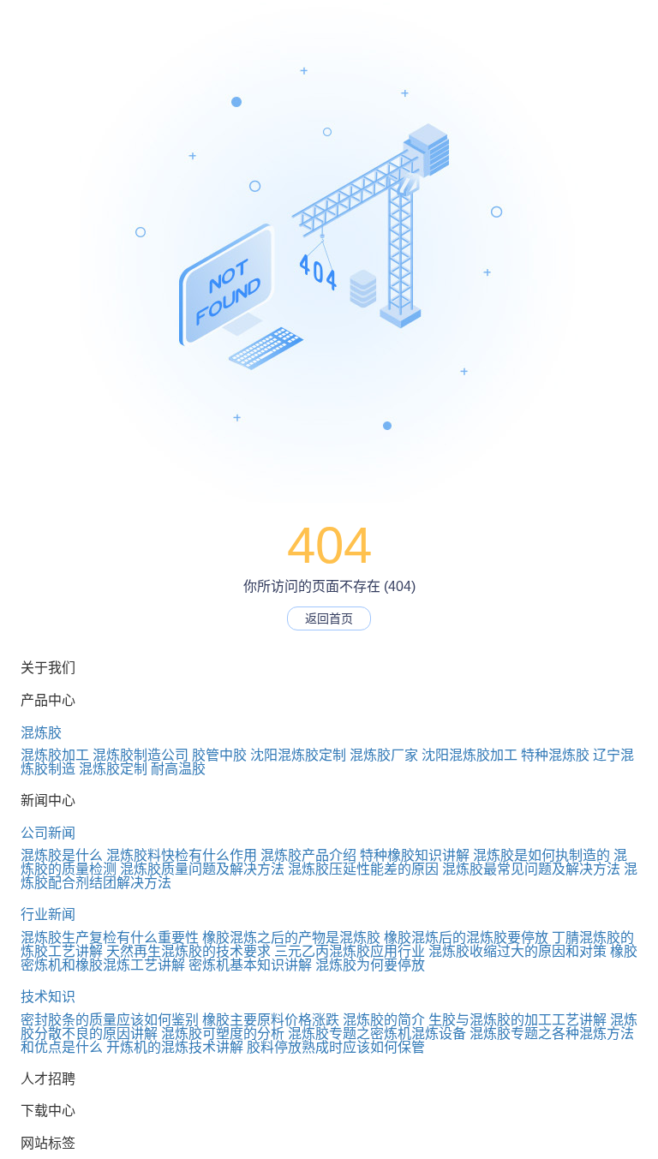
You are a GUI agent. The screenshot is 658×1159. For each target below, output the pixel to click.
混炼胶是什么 (62, 855)
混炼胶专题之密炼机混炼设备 (377, 1033)
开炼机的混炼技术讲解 (174, 1047)
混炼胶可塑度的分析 (222, 1033)
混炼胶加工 (55, 755)
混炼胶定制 (113, 769)
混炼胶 (41, 733)
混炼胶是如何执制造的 (541, 855)
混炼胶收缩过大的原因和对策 (517, 951)
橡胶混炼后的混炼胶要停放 (466, 937)
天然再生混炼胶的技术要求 (188, 951)
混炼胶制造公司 (140, 755)
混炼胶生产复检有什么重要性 (110, 937)
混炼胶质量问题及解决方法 (202, 869)
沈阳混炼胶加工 (469, 755)
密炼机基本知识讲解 (250, 965)
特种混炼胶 (555, 755)
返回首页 (329, 618)
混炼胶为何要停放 (370, 965)
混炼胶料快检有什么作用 (181, 855)
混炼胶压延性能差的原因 (363, 869)
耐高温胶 (178, 769)
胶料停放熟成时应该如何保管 (336, 1047)
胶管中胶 (219, 755)
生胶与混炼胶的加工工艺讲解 (517, 1020)
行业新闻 (48, 914)
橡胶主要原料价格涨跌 (270, 1020)
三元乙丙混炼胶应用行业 (349, 951)
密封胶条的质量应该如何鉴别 (110, 1020)
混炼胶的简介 (384, 1020)
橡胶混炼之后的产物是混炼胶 (291, 937)
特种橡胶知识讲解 (415, 855)
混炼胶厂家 (384, 755)
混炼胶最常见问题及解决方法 (531, 869)
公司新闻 (48, 833)
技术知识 (48, 996)
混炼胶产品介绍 (308, 855)
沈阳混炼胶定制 (298, 755)
